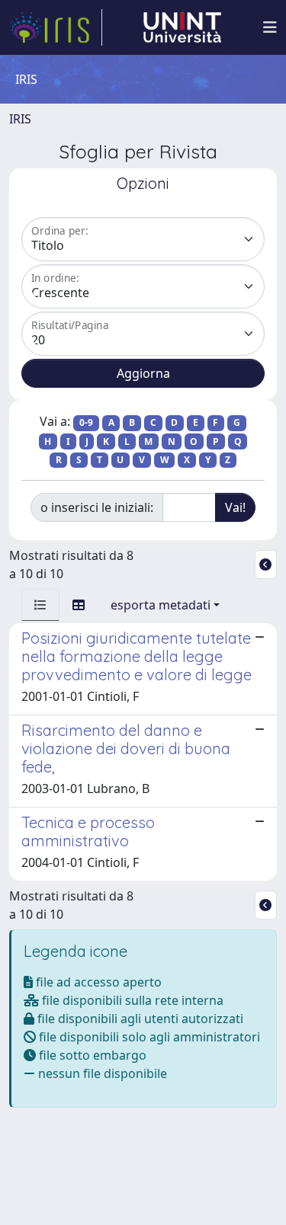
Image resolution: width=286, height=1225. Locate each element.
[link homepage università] (182, 27)
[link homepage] (55, 27)
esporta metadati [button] (160, 605)
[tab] (40, 605)
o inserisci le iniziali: (96, 507)
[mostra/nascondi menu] (270, 27)
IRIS (20, 118)
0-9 (86, 422)
